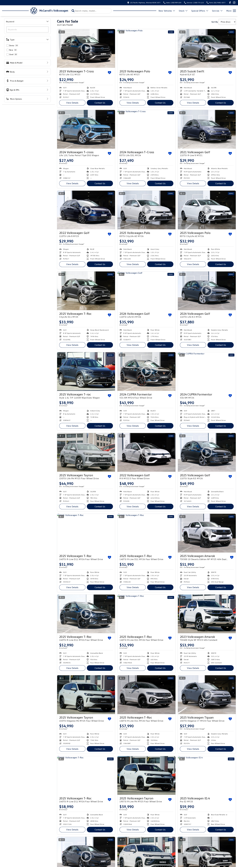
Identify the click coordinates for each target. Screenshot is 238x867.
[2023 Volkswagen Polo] (146, 48)
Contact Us (100, 102)
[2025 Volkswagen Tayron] (86, 452)
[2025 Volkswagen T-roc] (86, 371)
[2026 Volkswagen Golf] (146, 290)
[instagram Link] (234, 2)
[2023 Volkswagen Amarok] (207, 614)
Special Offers (198, 10)
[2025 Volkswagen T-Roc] (86, 533)
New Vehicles (165, 10)
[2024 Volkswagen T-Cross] (146, 129)
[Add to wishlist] (109, 73)
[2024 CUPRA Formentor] (207, 371)
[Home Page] (19, 10)
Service (215, 10)
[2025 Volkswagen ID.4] (207, 775)
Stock (181, 10)
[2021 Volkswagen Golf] (207, 129)
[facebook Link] (230, 2)
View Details (72, 102)
